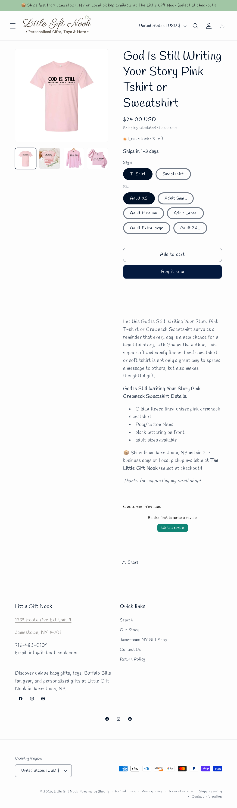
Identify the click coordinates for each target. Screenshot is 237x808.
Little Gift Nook (66, 791)
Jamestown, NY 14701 (38, 632)
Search (126, 620)
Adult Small (176, 198)
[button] (12, 25)
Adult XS (139, 198)
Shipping (130, 127)
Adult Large (185, 213)
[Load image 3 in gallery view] (73, 158)
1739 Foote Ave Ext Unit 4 (43, 620)
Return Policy (132, 659)
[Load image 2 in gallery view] (49, 158)
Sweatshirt (173, 174)
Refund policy (125, 791)
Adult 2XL (190, 228)
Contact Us (130, 649)
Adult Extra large (146, 228)
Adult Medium (143, 213)
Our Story (129, 630)
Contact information (207, 797)
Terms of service (180, 791)
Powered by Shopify (94, 791)
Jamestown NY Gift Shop (143, 640)
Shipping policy (210, 791)
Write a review (172, 527)
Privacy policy (152, 791)
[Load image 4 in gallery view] (97, 158)
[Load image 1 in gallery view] (25, 158)
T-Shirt (138, 174)
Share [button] (133, 562)
